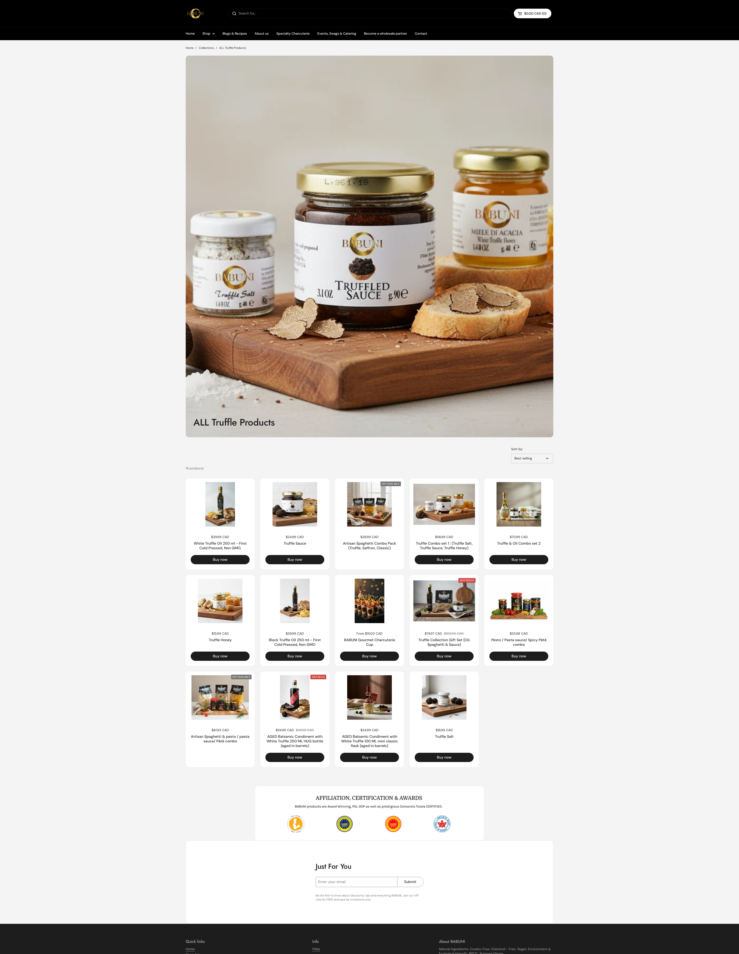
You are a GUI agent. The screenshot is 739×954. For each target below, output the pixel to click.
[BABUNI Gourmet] (195, 13)
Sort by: (517, 449)
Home (189, 48)
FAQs (316, 949)
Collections (206, 48)
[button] (532, 13)
